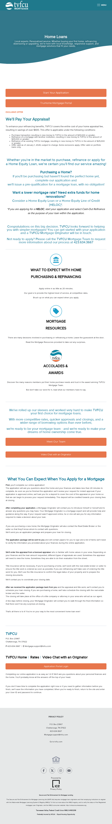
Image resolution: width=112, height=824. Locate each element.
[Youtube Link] (69, 771)
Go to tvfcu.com (56, 742)
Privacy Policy (56, 717)
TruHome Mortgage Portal (56, 103)
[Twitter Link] (52, 771)
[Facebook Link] (44, 771)
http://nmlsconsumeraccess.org (76, 805)
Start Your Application (56, 92)
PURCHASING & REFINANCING (56, 277)
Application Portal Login (56, 666)
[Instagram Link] (61, 771)
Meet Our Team (56, 441)
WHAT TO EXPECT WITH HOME (56, 270)
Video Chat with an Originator (56, 454)
